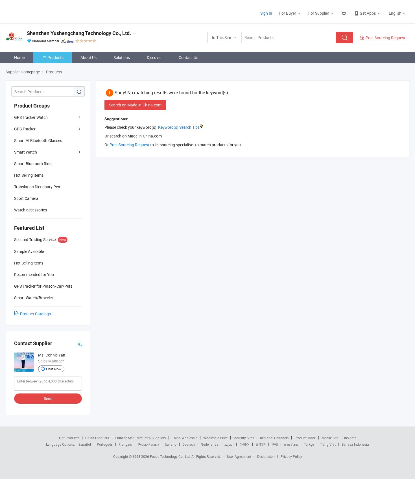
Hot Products (69, 438)
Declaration (266, 456)
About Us (88, 57)
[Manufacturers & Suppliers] (42, 11)
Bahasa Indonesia (355, 444)
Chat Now (53, 369)
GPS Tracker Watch (31, 117)
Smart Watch (25, 152)
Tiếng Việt (328, 444)
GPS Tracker (25, 129)
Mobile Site (330, 438)
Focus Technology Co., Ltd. (170, 456)
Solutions (121, 57)
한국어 (244, 444)
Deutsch (188, 444)
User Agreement (239, 456)
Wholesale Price (215, 438)
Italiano (170, 444)
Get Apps (368, 13)
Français (125, 444)
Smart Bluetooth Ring (33, 163)
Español (84, 444)
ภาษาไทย (291, 444)
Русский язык (148, 444)
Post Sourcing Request (385, 37)
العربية (228, 444)
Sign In (266, 13)
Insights (350, 438)
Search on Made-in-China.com (135, 105)
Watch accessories (30, 210)
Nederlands (209, 444)
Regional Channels (274, 438)
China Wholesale (184, 438)
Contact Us (188, 57)
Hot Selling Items (28, 175)
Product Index (305, 438)
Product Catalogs (35, 313)
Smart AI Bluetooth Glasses (38, 140)
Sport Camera (26, 198)
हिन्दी (275, 444)
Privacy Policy (291, 456)
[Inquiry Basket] (344, 13)
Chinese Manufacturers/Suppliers (140, 438)
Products (55, 57)
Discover (154, 57)
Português (105, 444)
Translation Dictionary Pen (37, 186)
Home (19, 57)
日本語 (260, 444)
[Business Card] (79, 343)
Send (48, 398)
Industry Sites (243, 438)
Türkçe (309, 444)
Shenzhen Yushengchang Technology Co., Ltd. (79, 33)
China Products (97, 438)
